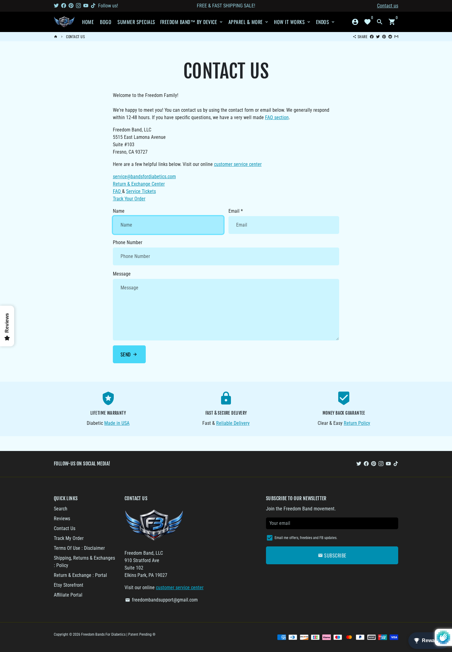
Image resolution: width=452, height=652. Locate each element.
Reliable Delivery (233, 423)
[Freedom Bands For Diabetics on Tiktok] (93, 6)
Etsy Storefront (68, 585)
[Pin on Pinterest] (384, 36)
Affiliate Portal (68, 595)
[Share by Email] (396, 36)
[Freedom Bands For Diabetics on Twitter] (56, 6)
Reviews (62, 518)
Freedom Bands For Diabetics (103, 634)
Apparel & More (248, 22)
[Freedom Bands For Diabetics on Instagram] (78, 6)
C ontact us (387, 6)
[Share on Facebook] (372, 36)
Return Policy (357, 423)
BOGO (105, 22)
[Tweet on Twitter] (378, 36)
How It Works (292, 22)
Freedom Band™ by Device (192, 22)
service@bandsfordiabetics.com (144, 176)
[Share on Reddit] (390, 36)
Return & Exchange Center (139, 184)
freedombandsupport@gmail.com (161, 600)
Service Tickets (141, 191)
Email (235, 211)
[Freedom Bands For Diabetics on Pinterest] (71, 6)
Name (119, 211)
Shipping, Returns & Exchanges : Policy (84, 561)
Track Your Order (129, 199)
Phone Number (127, 242)
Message (122, 274)
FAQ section (277, 117)
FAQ (117, 191)
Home (88, 22)
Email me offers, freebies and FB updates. (306, 538)
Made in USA (116, 423)
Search (60, 509)
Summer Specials (136, 22)
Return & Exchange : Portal (80, 575)
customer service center (238, 164)
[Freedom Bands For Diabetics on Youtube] (85, 6)
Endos (325, 22)
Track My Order (69, 538)
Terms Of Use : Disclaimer (79, 548)
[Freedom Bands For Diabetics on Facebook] (63, 6)
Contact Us (75, 36)
